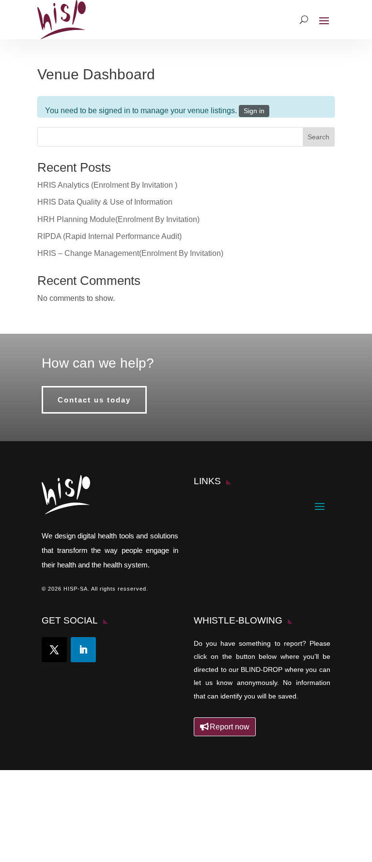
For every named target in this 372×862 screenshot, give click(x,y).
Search (318, 137)
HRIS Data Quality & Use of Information (104, 202)
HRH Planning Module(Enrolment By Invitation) (118, 219)
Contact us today (94, 400)
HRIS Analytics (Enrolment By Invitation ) (107, 185)
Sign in (254, 111)
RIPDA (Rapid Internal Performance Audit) (109, 236)
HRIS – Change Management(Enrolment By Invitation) (130, 253)
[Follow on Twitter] (54, 649)
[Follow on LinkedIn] (83, 649)
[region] (186, 817)
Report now (229, 727)
